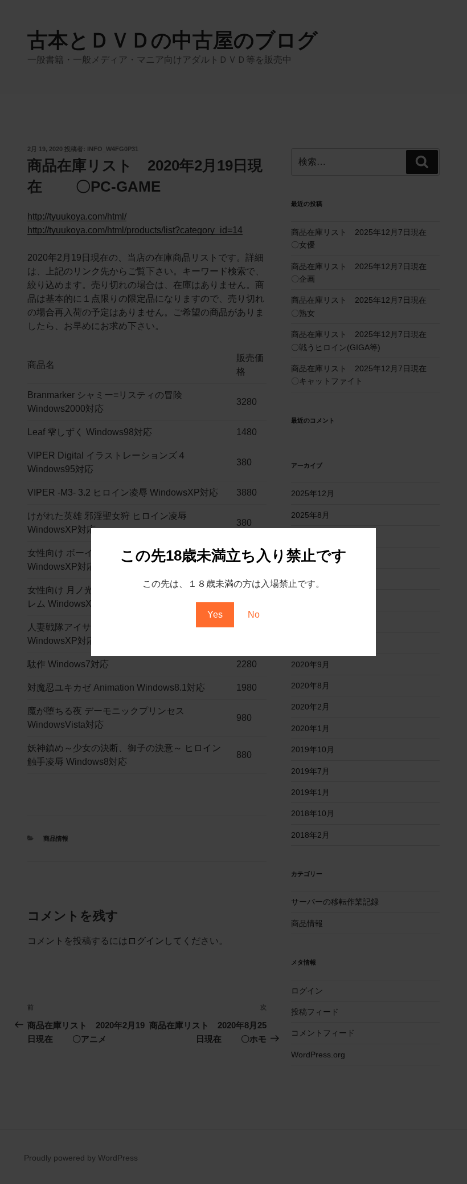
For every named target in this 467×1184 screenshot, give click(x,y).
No (254, 614)
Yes (215, 614)
